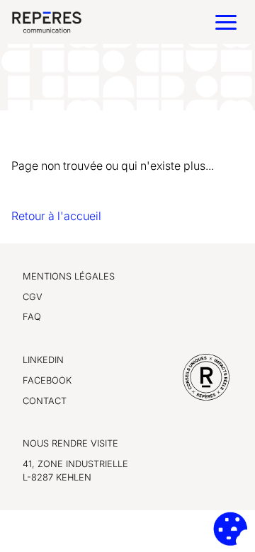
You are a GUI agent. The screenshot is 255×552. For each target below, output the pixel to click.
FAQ (32, 316)
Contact (45, 401)
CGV (32, 297)
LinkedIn (43, 360)
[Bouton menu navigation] (226, 22)
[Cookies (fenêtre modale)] (230, 528)
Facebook (47, 380)
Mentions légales (69, 276)
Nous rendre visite (70, 443)
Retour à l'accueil (56, 216)
